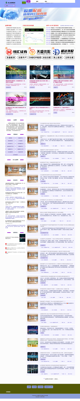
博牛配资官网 (43, 295)
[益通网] (10, 2)
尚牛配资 (55, 112)
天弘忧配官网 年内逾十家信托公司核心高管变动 (50, 123)
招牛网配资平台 (43, 206)
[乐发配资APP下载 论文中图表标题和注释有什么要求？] (40, 99)
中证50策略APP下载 (44, 257)
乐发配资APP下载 (33, 114)
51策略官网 (42, 193)
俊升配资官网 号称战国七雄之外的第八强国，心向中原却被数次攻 (20, 27)
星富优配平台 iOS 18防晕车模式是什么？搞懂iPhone (17, 38)
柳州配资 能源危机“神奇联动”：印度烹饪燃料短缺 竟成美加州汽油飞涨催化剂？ (56, 390)
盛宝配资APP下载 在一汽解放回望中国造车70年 (50, 162)
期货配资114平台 (20, 149)
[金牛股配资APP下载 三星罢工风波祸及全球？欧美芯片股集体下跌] (16, 99)
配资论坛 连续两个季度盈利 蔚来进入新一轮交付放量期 (51, 212)
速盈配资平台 (20, 137)
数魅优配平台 (43, 307)
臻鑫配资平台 (43, 156)
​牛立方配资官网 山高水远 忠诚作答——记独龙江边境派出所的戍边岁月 (15, 244)
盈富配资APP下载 (10, 146)
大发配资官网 (43, 282)
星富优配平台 (43, 270)
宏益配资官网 (20, 151)
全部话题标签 (15, 154)
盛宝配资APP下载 (43, 168)
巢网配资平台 (43, 143)
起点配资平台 (43, 245)
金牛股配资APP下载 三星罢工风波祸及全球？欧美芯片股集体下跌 (15, 184)
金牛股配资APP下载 (9, 114)
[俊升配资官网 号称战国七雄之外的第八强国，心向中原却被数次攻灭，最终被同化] (40, 72)
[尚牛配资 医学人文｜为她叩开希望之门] (63, 99)
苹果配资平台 (20, 146)
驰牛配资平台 (10, 143)
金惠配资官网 (43, 320)
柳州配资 (42, 396)
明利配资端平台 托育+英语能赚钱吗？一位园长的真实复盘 (16, 226)
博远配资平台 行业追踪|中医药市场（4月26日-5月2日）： (18, 44)
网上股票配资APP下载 (44, 232)
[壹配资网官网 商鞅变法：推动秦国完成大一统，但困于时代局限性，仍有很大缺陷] (16, 72)
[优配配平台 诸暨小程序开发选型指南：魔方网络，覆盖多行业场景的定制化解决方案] (63, 72)
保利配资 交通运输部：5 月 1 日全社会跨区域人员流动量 (18, 29)
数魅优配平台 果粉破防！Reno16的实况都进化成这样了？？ (52, 301)
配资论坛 (42, 218)
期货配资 (42, 384)
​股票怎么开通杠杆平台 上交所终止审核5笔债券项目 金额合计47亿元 (15, 248)
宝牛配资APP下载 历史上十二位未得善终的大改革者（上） (18, 31)
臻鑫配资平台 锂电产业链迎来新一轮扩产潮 (49, 149)
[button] (24, 36)
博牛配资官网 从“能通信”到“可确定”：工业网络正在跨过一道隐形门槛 (54, 289)
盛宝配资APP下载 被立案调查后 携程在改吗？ (12, 238)
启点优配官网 (43, 181)
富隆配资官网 (43, 359)
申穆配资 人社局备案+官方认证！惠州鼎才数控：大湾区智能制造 (19, 40)
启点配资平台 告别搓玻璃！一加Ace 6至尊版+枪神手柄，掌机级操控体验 (55, 238)
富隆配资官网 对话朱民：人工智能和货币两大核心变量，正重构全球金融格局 (56, 352)
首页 (24, 2)
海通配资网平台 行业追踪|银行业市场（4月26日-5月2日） (18, 35)
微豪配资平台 (43, 346)
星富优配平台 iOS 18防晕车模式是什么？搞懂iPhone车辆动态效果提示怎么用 (56, 263)
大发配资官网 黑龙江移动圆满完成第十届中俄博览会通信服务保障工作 (55, 276)
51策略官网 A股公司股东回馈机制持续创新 (49, 187)
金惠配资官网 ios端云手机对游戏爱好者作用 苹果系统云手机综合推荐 (54, 314)
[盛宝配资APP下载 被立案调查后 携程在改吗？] (22, 238)
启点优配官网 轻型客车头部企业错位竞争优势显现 (50, 175)
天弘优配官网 (43, 129)
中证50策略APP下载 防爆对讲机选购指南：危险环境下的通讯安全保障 (55, 251)
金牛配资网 (42, 371)
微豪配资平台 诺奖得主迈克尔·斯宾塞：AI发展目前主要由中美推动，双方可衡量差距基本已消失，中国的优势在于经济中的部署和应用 (56, 339)
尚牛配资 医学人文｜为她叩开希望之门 (61, 107)
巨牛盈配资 (20, 140)
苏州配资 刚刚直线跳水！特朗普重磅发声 (48, 326)
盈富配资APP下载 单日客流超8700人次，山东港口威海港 (18, 33)
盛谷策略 (10, 137)
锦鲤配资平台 (10, 149)
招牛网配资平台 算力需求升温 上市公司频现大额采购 (51, 200)
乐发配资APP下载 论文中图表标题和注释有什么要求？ (17, 42)
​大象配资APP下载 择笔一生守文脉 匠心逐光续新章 (15, 252)
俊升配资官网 (32, 87)
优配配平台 (55, 87)
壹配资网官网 (8, 87)
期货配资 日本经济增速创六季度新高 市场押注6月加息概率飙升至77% (54, 377)
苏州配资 (42, 332)
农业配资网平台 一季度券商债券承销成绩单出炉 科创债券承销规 (19, 36)
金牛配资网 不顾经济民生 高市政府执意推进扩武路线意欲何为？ (53, 365)
